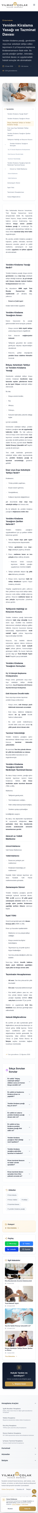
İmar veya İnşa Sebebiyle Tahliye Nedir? (17, 129)
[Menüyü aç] (34, 5)
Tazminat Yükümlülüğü (14, 159)
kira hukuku (13, 1195)
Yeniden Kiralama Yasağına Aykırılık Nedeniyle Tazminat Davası (18, 164)
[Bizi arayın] (34, 1491)
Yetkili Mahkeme (12, 178)
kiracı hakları (13, 1200)
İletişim (28, 1489)
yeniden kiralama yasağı (17, 1209)
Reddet (10, 1508)
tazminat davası (14, 1204)
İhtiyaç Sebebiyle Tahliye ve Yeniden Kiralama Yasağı (19, 123)
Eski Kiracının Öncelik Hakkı (15, 154)
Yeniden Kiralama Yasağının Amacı (18, 118)
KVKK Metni (25, 1504)
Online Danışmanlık (8, 1489)
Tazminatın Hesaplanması (15, 192)
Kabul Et (27, 1508)
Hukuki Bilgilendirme (13, 197)
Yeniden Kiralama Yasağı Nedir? (17, 114)
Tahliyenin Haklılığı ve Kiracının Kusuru (19, 139)
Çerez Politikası (16, 1504)
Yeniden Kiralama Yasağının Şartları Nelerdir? (19, 134)
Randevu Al (20, 1489)
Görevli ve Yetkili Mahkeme (18, 169)
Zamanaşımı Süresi (13, 183)
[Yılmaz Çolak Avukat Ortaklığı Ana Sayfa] (15, 5)
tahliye (25, 1200)
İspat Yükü (10, 187)
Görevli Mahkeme (13, 173)
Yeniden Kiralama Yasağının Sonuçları (19, 144)
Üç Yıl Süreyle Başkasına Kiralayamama (19, 149)
